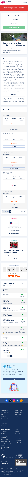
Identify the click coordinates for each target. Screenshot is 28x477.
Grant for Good (4, 421)
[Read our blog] (21, 401)
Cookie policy (18, 442)
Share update (15, 129)
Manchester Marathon (5, 450)
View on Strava (14, 123)
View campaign (13, 258)
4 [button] (17, 356)
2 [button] (12, 211)
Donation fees (18, 431)
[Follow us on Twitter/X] (10, 401)
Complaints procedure (19, 435)
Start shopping (13, 379)
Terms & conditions (19, 438)
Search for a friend (19, 412)
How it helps (3, 416)
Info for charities (4, 410)
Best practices (18, 433)
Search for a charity (19, 410)
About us (3, 408)
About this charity (13, 233)
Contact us (3, 425)
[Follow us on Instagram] (14, 401)
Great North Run (4, 439)
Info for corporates (5, 412)
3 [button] (14, 211)
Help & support (4, 423)
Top (24, 283)
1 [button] (10, 211)
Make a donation (18, 408)
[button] (14, 94)
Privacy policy (18, 440)
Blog (2, 414)
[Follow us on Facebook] (6, 401)
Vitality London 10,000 (5, 441)
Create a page (4, 431)
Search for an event (5, 433)
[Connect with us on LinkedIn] (17, 401)
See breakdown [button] (14, 23)
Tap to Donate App (5, 418)
